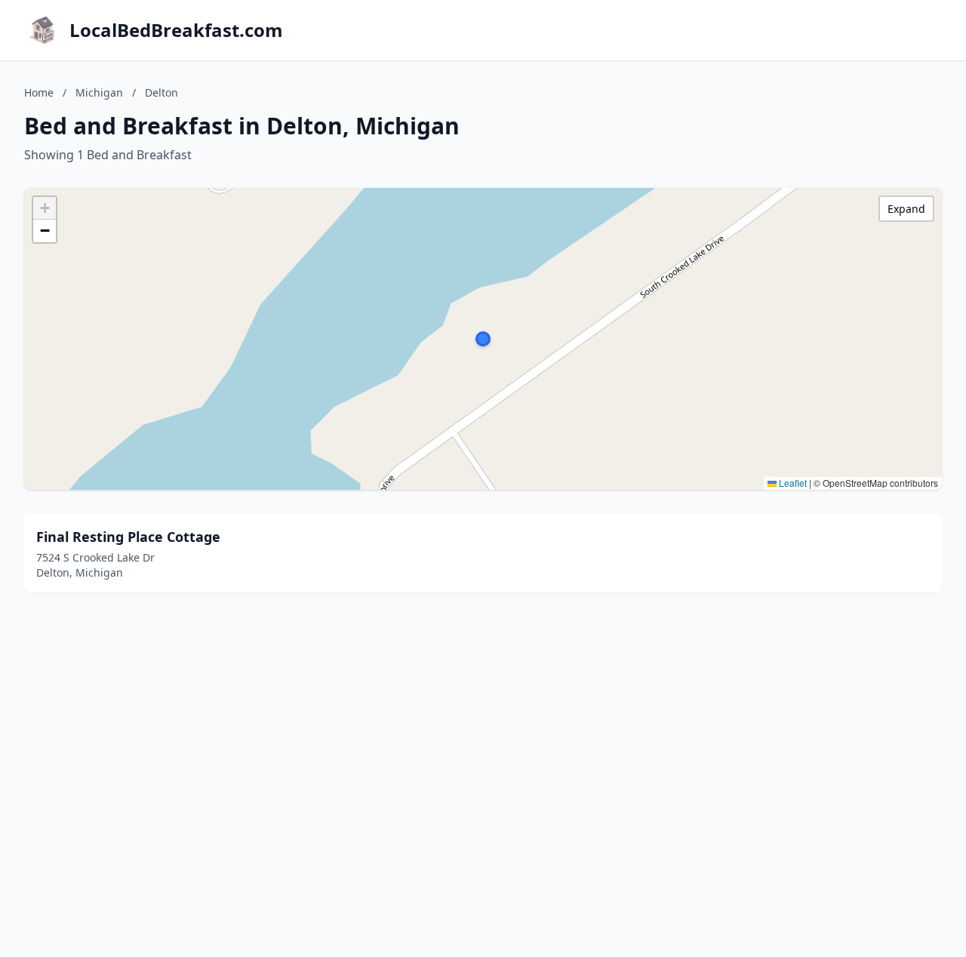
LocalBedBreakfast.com (176, 30)
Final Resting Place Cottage (128, 537)
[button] (483, 338)
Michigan (99, 92)
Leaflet (792, 482)
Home (39, 92)
